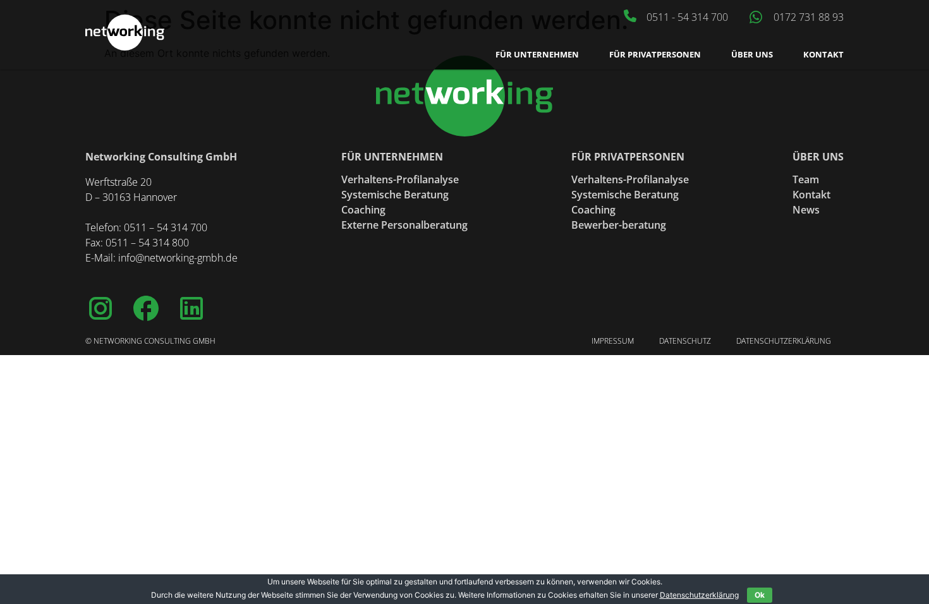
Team (805, 179)
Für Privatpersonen (655, 54)
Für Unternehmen (537, 54)
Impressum (613, 340)
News (806, 210)
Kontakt (823, 54)
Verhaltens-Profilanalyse (400, 179)
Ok (760, 595)
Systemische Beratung (395, 195)
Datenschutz (685, 340)
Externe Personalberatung (404, 225)
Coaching (363, 210)
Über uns (752, 54)
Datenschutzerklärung (783, 340)
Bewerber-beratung (618, 225)
